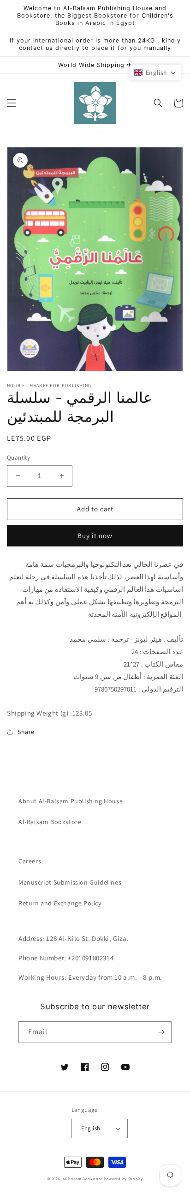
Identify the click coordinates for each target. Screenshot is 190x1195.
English (91, 1128)
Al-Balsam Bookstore (49, 822)
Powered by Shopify (123, 1178)
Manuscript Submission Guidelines (69, 882)
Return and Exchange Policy (59, 903)
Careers (29, 861)
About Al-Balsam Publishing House (70, 801)
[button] (11, 103)
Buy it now (95, 535)
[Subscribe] (161, 1032)
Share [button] (26, 732)
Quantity (18, 457)
